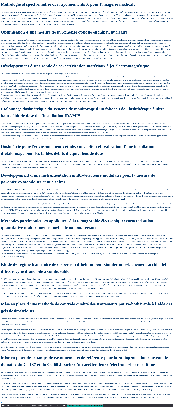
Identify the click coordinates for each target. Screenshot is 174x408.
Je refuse (79, 405)
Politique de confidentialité (93, 405)
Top (2, 402)
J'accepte (70, 405)
